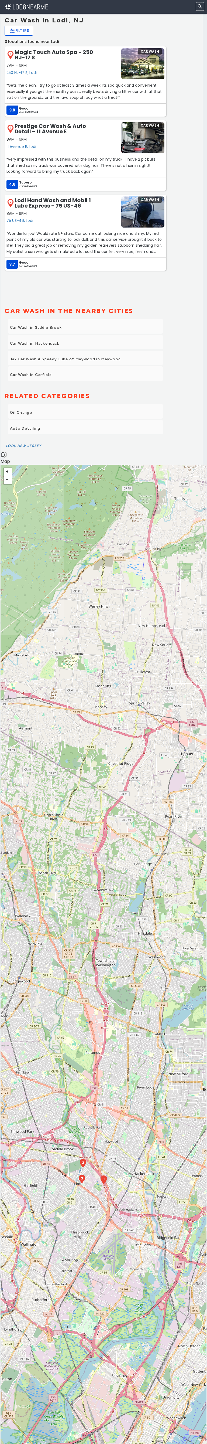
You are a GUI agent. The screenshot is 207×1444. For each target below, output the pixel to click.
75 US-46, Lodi (19, 220)
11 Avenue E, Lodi (21, 146)
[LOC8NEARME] (26, 7)
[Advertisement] (85, 286)
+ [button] (8, 472)
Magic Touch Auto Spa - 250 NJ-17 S (54, 54)
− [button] (8, 480)
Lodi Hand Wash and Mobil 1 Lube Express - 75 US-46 (53, 203)
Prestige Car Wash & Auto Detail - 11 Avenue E (50, 128)
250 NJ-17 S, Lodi (21, 72)
